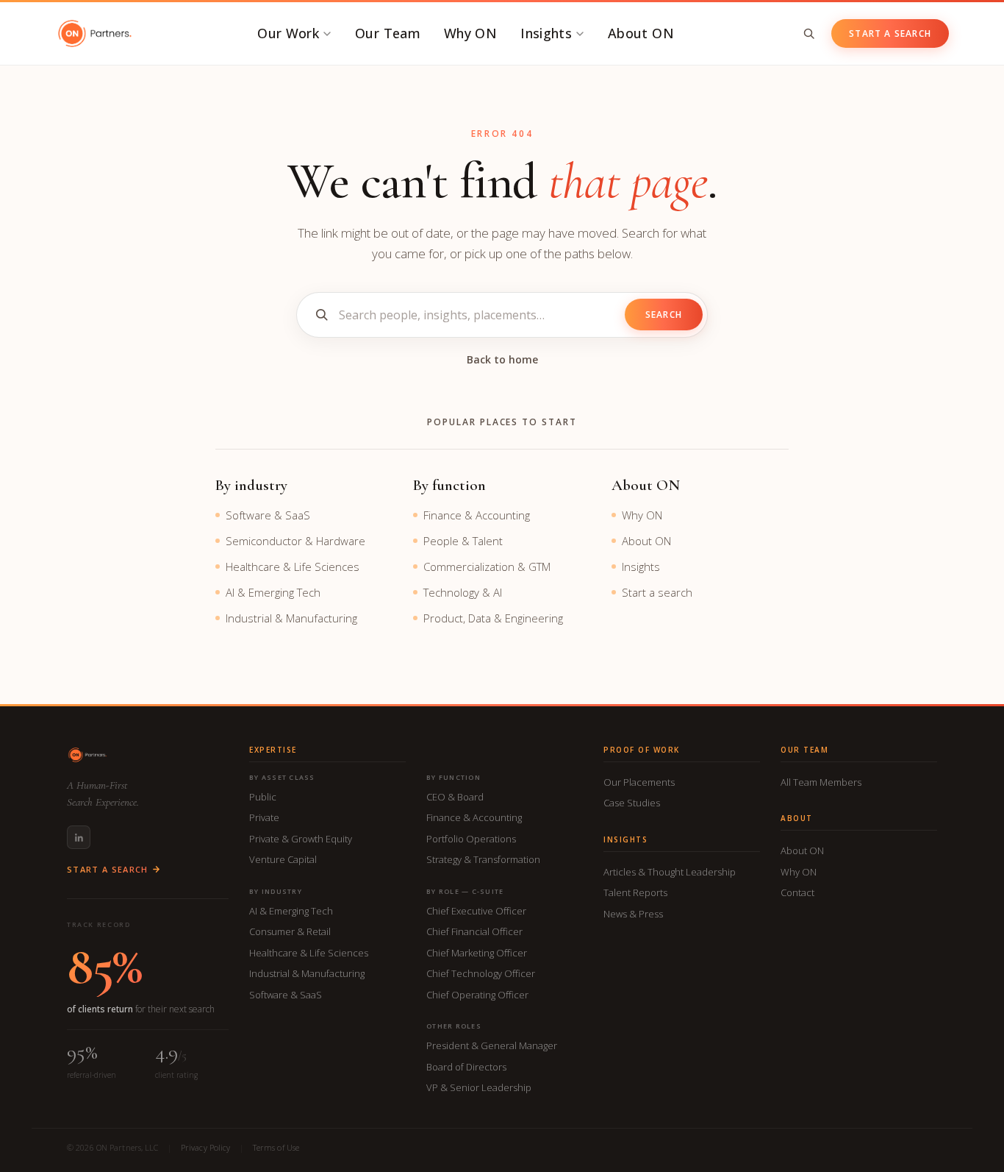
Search (663, 314)
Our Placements (639, 782)
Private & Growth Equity (300, 838)
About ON (641, 33)
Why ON (470, 33)
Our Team (387, 33)
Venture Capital (283, 859)
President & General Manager (491, 1045)
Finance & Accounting (476, 515)
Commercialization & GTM (487, 566)
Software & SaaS (268, 515)
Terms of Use (276, 1147)
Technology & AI (462, 592)
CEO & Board (455, 796)
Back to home (502, 359)
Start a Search (890, 33)
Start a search (657, 592)
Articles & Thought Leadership (669, 871)
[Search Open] (809, 33)
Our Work (288, 33)
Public (262, 796)
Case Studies (631, 802)
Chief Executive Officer (476, 910)
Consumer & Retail (290, 931)
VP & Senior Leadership (478, 1087)
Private (264, 817)
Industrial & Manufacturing (291, 618)
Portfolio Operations (471, 838)
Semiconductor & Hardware (295, 540)
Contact (797, 892)
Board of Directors (466, 1066)
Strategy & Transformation (483, 859)
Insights (546, 33)
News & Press (633, 913)
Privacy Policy (206, 1147)
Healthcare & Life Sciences (292, 566)
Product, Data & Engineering (493, 618)
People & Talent (463, 540)
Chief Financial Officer (474, 931)
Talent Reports (635, 892)
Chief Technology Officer (480, 973)
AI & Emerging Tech (273, 592)
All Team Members (821, 782)
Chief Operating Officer (477, 994)
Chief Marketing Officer (476, 952)
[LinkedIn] (78, 837)
